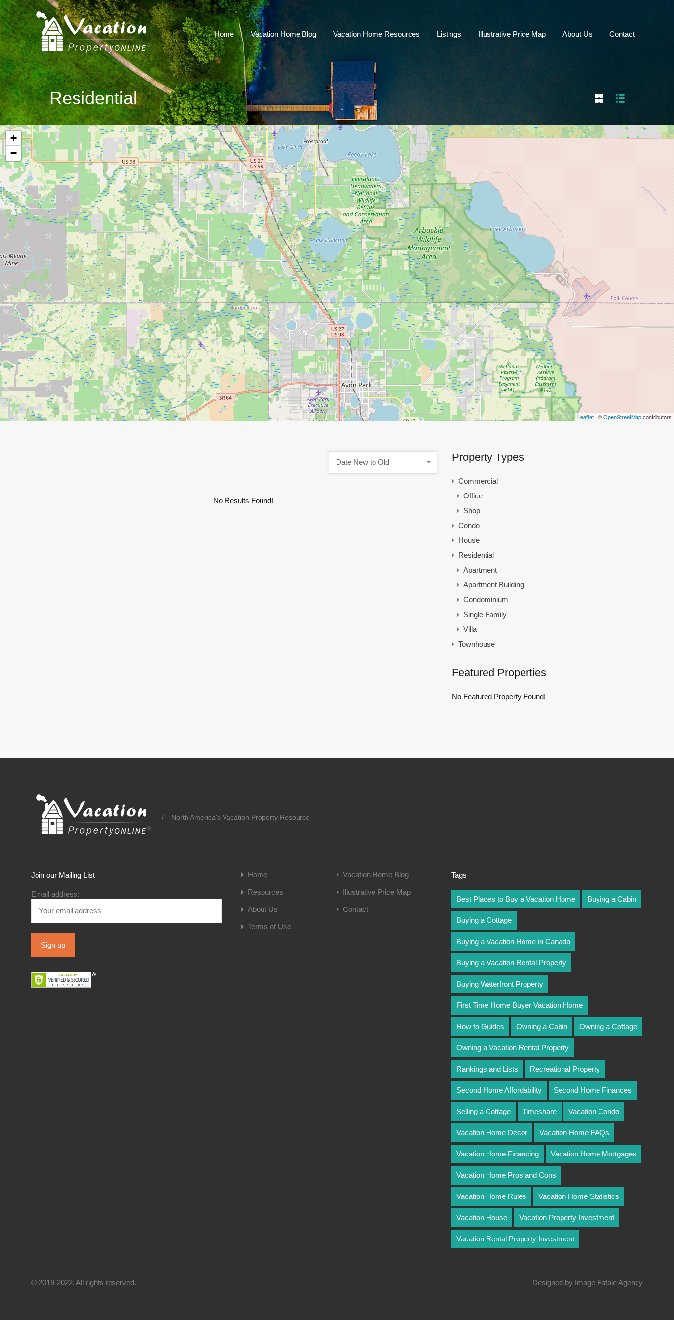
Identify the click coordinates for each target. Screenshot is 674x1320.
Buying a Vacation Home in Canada (513, 941)
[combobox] (383, 462)
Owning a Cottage (608, 1026)
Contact (622, 34)
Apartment (480, 570)
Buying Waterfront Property (499, 984)
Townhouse (476, 644)
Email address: (55, 894)
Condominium (485, 599)
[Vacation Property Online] (92, 53)
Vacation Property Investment (566, 1217)
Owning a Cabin (541, 1026)
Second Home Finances (593, 1090)
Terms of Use (269, 926)
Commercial (478, 481)
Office (473, 496)
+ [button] (13, 138)
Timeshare (540, 1111)
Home (224, 34)
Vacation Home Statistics (578, 1196)
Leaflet (585, 417)
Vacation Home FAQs (574, 1132)
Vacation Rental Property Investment (515, 1239)
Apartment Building (493, 584)
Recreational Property (565, 1069)
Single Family (485, 614)
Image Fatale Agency (609, 1283)
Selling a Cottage (483, 1111)
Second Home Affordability (499, 1090)
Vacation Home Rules (491, 1196)
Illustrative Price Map (512, 34)
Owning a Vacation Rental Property (512, 1047)
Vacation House (481, 1217)
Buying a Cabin (611, 899)
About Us (577, 34)
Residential (476, 555)
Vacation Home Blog (283, 34)
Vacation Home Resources (376, 34)
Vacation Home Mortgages (594, 1154)
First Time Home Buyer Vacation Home (519, 1005)
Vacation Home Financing (497, 1154)
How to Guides (480, 1026)
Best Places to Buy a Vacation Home (515, 899)
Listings (449, 34)
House (469, 540)
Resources (265, 892)
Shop (471, 510)
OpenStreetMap (622, 417)
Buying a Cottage (484, 920)
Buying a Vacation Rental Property (511, 962)
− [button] (13, 153)
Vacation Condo (593, 1111)
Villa (470, 629)
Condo (469, 525)
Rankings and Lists (487, 1069)
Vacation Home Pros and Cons (506, 1175)
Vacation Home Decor (491, 1132)
